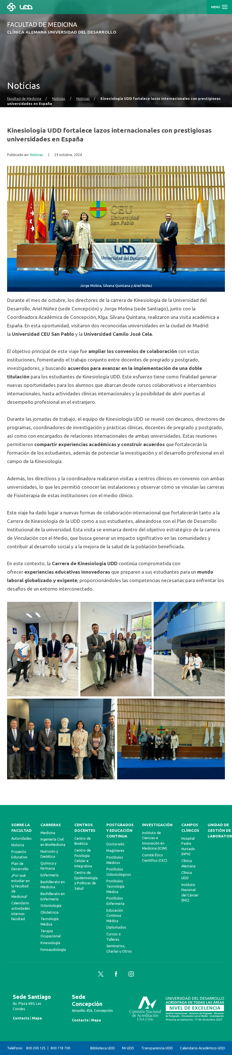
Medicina (47, 833)
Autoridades (21, 838)
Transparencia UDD (157, 1048)
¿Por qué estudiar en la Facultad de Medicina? (20, 885)
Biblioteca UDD (102, 1048)
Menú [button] (216, 7)
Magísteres (115, 850)
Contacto (21, 1018)
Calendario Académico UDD (202, 1048)
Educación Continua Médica (114, 915)
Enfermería (49, 875)
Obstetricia (49, 912)
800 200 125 (36, 1048)
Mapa (37, 1018)
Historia (17, 845)
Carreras (50, 825)
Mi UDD (128, 1048)
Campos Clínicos (190, 828)
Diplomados (116, 927)
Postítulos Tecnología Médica (115, 886)
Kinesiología (50, 943)
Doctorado (115, 844)
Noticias (58, 98)
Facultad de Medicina (24, 98)
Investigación (157, 825)
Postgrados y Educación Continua (120, 830)
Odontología (50, 905)
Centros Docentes (84, 828)
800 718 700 (60, 1048)
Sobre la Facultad (21, 828)
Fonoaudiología (53, 949)
